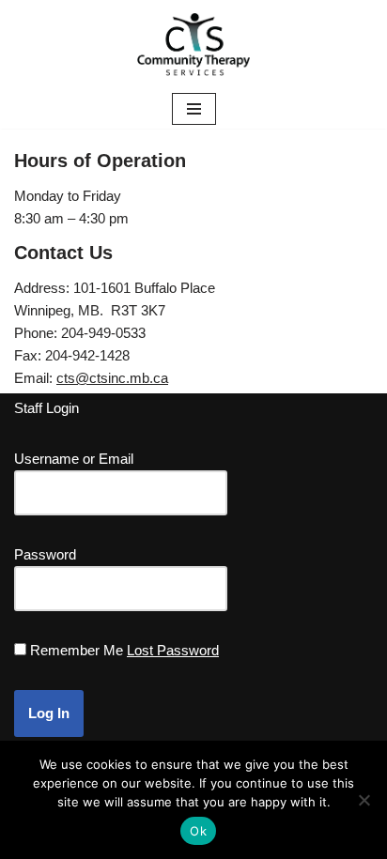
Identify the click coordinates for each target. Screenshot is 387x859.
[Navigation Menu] (194, 109)
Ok (198, 830)
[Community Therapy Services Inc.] (193, 44)
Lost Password (173, 650)
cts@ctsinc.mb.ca (112, 378)
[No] (363, 799)
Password (45, 554)
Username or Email (73, 459)
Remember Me (76, 650)
